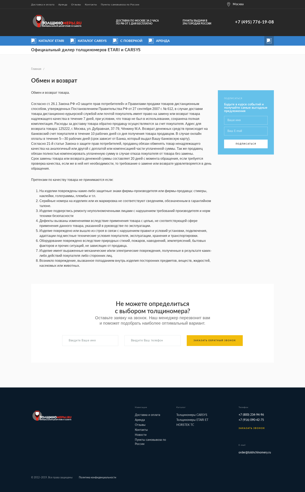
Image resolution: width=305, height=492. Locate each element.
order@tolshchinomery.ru (255, 452)
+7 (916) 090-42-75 (251, 420)
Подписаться (246, 144)
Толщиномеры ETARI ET (192, 420)
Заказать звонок (252, 428)
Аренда (62, 4)
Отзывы (76, 4)
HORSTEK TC (185, 425)
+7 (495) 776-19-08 (254, 22)
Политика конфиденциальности (97, 477)
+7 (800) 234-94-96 (251, 414)
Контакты (91, 4)
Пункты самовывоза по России (120, 4)
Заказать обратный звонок (215, 341)
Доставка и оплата (43, 4)
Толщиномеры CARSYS (191, 415)
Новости (140, 435)
